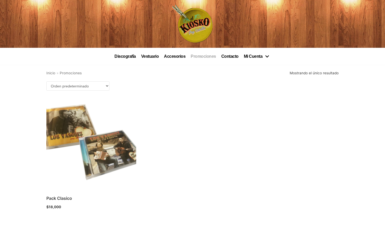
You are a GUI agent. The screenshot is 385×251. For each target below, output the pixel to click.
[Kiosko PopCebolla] (192, 24)
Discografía (125, 56)
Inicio (50, 73)
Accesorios (174, 56)
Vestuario (150, 56)
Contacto (230, 56)
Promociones (203, 56)
